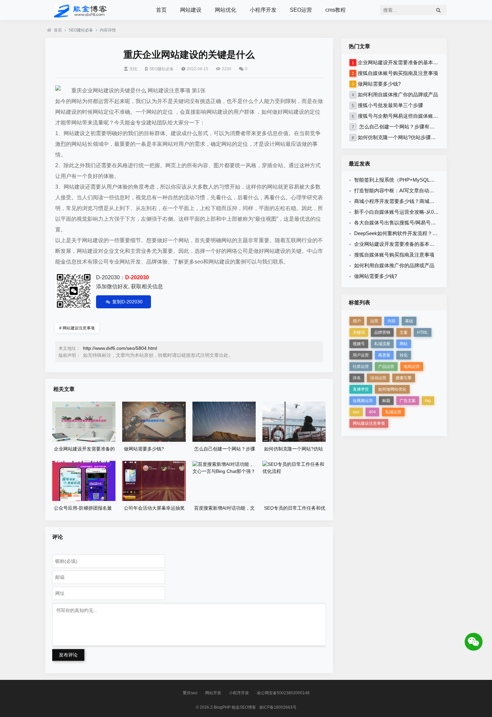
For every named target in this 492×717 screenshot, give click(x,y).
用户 (357, 321)
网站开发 (213, 693)
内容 (392, 321)
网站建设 (190, 10)
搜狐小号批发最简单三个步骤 (390, 105)
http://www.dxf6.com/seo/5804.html (120, 348)
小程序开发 (263, 10)
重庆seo (190, 693)
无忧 (133, 69)
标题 (386, 400)
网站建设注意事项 (77, 328)
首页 (161, 10)
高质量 (384, 355)
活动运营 (378, 378)
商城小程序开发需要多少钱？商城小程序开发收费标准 (414, 201)
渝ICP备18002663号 (278, 707)
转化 (404, 355)
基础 (409, 321)
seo (356, 412)
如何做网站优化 (392, 389)
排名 (357, 378)
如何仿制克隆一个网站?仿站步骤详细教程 (404, 137)
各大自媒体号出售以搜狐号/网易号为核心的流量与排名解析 (420, 222)
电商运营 (412, 366)
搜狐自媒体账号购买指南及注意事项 (398, 73)
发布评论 (68, 654)
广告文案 (408, 400)
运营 (374, 321)
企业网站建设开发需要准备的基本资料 (400, 62)
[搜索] (438, 10)
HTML (422, 332)
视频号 (359, 343)
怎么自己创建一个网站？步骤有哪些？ (401, 126)
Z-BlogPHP (220, 707)
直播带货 (361, 389)
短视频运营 (363, 400)
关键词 (359, 332)
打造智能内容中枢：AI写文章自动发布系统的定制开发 (414, 190)
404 (372, 412)
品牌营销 (382, 332)
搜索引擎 (404, 378)
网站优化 (225, 10)
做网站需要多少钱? (379, 84)
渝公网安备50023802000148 (283, 693)
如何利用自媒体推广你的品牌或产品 (398, 94)
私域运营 (393, 412)
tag (428, 400)
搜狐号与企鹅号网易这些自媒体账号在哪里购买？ (413, 116)
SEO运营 (301, 10)
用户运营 (361, 355)
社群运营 (361, 366)
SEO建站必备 (81, 30)
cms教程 (335, 10)
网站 (404, 343)
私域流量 (382, 343)
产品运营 (386, 366)
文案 (404, 332)
